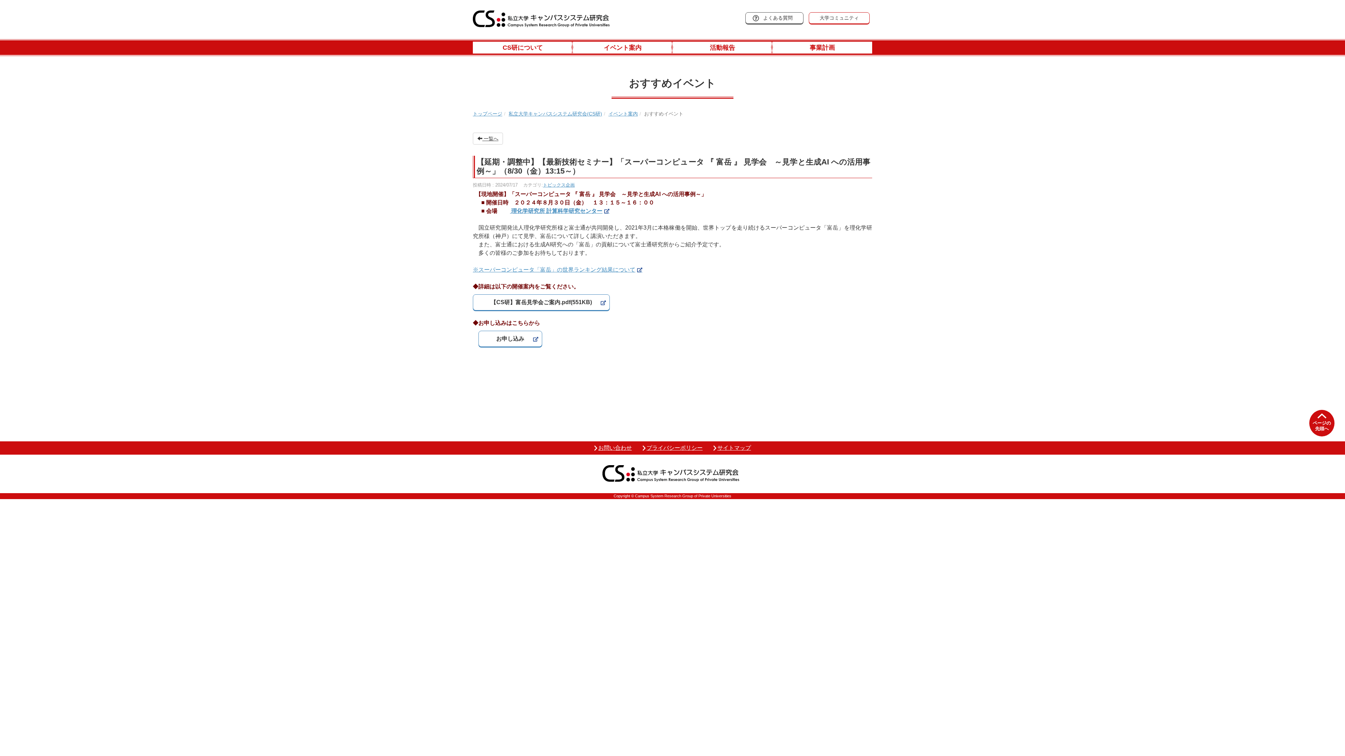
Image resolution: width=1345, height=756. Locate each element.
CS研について (523, 47)
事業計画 (822, 47)
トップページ (487, 114)
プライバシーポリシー (675, 448)
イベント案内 (623, 47)
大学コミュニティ (839, 18)
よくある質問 (778, 18)
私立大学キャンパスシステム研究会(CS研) (555, 114)
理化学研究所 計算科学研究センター (556, 211)
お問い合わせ (615, 448)
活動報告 (722, 47)
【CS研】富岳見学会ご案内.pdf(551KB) (541, 302)
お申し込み (510, 339)
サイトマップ (734, 448)
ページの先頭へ (1322, 425)
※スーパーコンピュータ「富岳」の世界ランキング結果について (554, 270)
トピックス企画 (559, 185)
